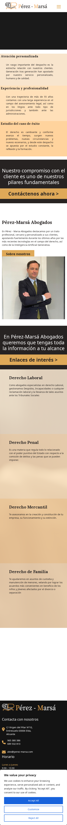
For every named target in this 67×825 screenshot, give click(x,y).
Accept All (33, 800)
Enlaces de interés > (33, 359)
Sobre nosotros (18, 254)
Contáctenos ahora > (33, 193)
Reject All (33, 818)
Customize (33, 809)
